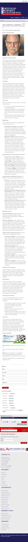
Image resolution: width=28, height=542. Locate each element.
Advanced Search (22, 424)
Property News (4, 501)
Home (12, 17)
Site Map (3, 483)
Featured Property (5, 524)
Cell (3, 379)
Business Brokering (5, 504)
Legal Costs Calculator (6, 517)
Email (3, 375)
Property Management (6, 494)
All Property (3, 529)
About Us (3, 472)
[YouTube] (25, 18)
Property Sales (4, 490)
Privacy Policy (4, 485)
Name (3, 369)
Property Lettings (5, 492)
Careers (3, 477)
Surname (4, 372)
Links (2, 479)
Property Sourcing (5, 495)
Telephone (4, 382)
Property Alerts (4, 499)
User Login (24, 1)
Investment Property (5, 527)
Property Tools (4, 502)
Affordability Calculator (6, 515)
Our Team (3, 476)
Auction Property (4, 526)
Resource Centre (4, 506)
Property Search (4, 497)
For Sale (5, 422)
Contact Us (17, 17)
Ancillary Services (5, 508)
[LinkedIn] (26, 18)
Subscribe (24, 442)
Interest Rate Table (5, 519)
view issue (12, 393)
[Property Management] (14, 451)
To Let (12, 422)
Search (24, 422)
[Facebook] (21, 18)
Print (24, 24)
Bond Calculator (4, 513)
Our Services (4, 474)
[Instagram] (23, 18)
